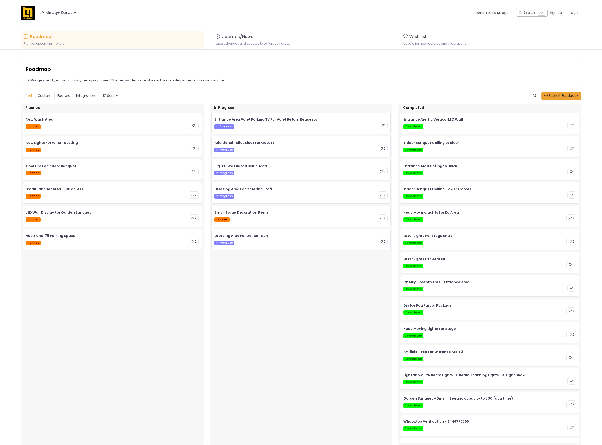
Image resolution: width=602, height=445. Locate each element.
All (29, 95)
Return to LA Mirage (492, 12)
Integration (85, 95)
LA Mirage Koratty (57, 12)
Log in (574, 12)
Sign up (556, 12)
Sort (110, 95)
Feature (63, 95)
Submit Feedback (563, 95)
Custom (44, 95)
